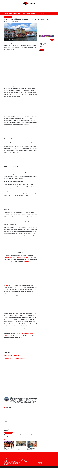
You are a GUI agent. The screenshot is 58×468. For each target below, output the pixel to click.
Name (5, 421)
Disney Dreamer (24, 460)
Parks (10, 13)
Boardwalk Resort (9, 285)
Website (23, 425)
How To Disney (24, 458)
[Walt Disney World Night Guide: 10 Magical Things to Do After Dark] (9, 444)
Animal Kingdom (13, 166)
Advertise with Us (41, 458)
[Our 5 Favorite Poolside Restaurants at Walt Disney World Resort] (21, 443)
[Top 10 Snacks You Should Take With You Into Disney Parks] (32, 444)
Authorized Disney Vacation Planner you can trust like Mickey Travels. (19, 257)
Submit (41, 50)
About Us (40, 463)
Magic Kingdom (17, 227)
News (6, 13)
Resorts (15, 13)
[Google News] (23, 381)
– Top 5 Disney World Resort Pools (11, 355)
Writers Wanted (41, 459)
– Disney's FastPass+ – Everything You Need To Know (16, 358)
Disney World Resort (24, 86)
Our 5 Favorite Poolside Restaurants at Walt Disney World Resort (20, 448)
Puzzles (33, 13)
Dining (28, 13)
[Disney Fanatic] (29, 4)
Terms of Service (41, 460)
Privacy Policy (40, 461)
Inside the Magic (24, 459)
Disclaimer (40, 462)
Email (5, 425)
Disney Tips (23, 458)
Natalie (6, 21)
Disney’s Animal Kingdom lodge (29, 169)
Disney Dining (24, 461)
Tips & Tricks (21, 13)
